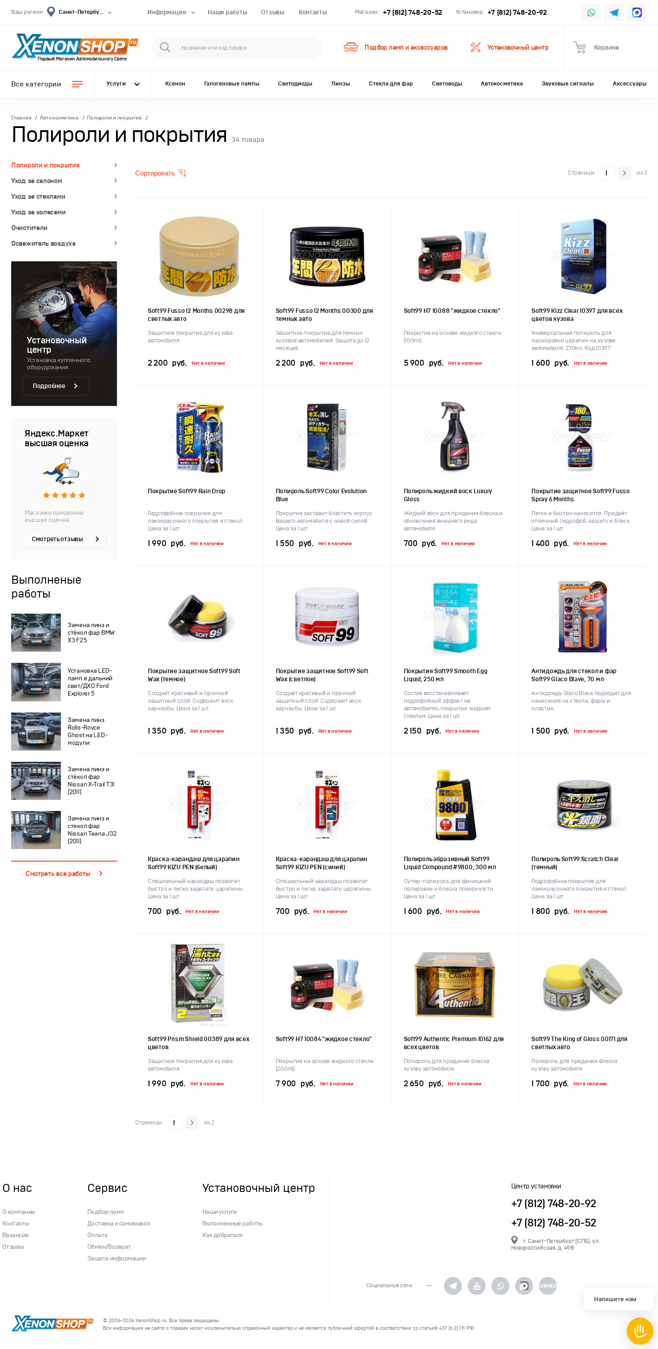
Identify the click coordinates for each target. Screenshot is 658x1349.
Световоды (447, 83)
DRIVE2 (548, 1286)
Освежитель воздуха (43, 243)
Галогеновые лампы (232, 83)
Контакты (313, 12)
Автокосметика (502, 83)
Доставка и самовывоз (118, 1223)
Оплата (97, 1235)
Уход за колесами (38, 212)
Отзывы (272, 12)
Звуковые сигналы (568, 83)
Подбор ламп (105, 1212)
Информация (166, 12)
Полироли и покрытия (45, 165)
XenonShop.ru (150, 1320)
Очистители (29, 228)
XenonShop (69, 47)
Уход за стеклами (38, 196)
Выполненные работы (232, 1223)
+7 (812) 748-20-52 (412, 12)
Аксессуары (630, 83)
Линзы (340, 83)
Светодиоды (295, 83)
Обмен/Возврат (109, 1247)
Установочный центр (517, 47)
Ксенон (175, 83)
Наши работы (227, 12)
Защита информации (116, 1258)
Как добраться (222, 1235)
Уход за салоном (36, 181)
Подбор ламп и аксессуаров (405, 47)
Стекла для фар (391, 83)
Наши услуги (219, 1212)
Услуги (116, 83)
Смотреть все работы (58, 874)
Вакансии (15, 1235)
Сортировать (155, 173)
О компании (18, 1212)
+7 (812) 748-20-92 (517, 12)
